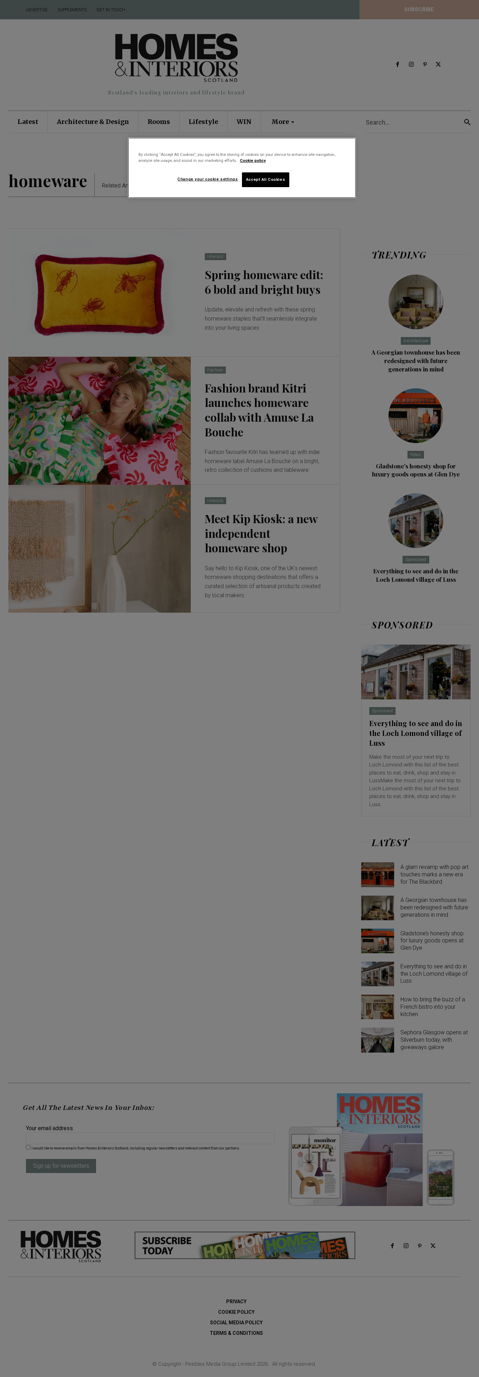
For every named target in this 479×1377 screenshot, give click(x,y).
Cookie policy (253, 160)
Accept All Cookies (265, 179)
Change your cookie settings (207, 179)
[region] (242, 168)
